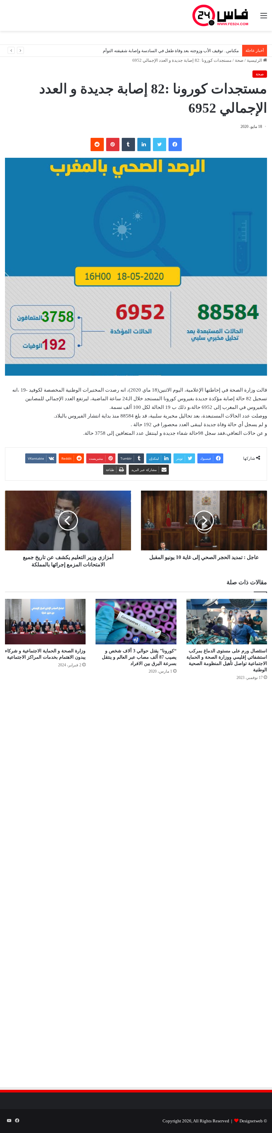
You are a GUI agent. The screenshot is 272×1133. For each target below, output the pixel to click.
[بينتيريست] (112, 144)
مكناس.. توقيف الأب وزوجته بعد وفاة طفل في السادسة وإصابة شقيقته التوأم (171, 50)
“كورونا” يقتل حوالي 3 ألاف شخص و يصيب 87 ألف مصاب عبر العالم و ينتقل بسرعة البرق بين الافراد (139, 657)
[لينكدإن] (144, 144)
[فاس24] (220, 15)
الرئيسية (255, 60)
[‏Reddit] (97, 144)
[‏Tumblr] (128, 144)
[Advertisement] (211, 756)
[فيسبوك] (175, 144)
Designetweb (251, 1120)
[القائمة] (263, 18)
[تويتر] (159, 144)
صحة (239, 60)
